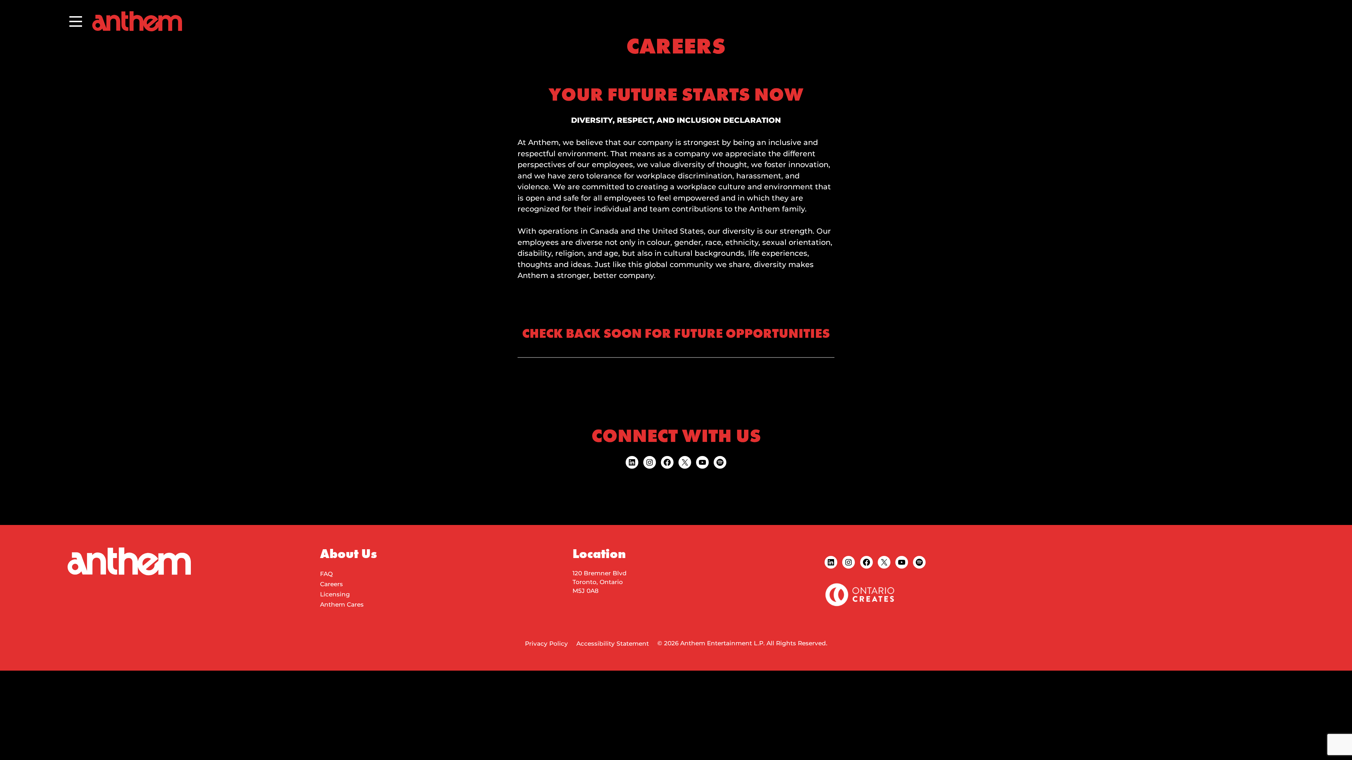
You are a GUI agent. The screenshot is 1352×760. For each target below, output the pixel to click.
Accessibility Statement (612, 643)
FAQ (326, 573)
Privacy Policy (546, 643)
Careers (331, 584)
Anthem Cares (342, 604)
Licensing (335, 594)
